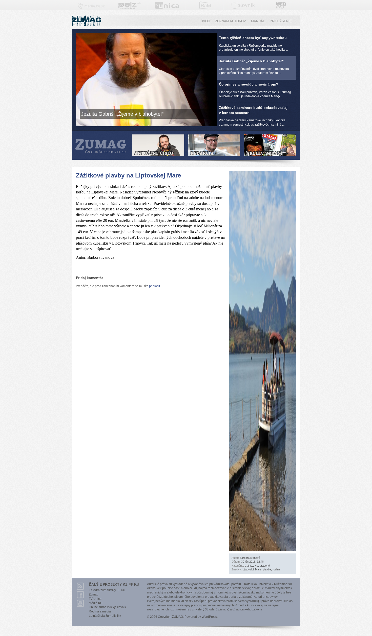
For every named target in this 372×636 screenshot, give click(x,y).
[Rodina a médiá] (205, 7)
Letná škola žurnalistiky (105, 616)
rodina (276, 569)
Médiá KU (95, 603)
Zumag (93, 594)
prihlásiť (154, 286)
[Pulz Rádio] (129, 7)
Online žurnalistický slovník (107, 607)
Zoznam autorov (230, 21)
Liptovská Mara (251, 569)
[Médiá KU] (91, 7)
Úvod (205, 21)
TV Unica (95, 599)
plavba (267, 569)
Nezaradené (262, 565)
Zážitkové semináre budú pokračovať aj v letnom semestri (253, 116)
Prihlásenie (281, 21)
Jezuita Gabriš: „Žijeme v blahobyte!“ (254, 67)
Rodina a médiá (100, 611)
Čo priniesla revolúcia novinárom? (255, 90)
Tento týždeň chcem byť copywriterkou (253, 43)
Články (249, 565)
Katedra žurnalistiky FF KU (107, 590)
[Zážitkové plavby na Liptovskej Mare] (262, 548)
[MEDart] (280, 8)
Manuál (258, 21)
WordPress (209, 617)
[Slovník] (243, 7)
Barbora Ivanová (250, 557)
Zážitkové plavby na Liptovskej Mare (128, 175)
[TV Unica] (167, 6)
